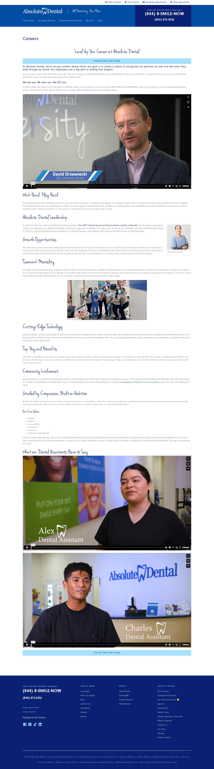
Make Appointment (181, 2)
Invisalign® (124, 696)
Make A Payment (165, 721)
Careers (161, 734)
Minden (84, 713)
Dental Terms (163, 713)
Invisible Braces (126, 700)
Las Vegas (85, 691)
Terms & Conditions (45, 763)
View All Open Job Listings (107, 61)
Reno (83, 700)
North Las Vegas (88, 696)
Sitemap (59, 763)
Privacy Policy (71, 763)
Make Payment (114, 2)
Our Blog (161, 729)
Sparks (83, 717)
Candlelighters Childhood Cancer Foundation (139, 382)
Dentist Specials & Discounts (170, 717)
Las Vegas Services (46, 21)
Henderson (85, 708)
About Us (90, 21)
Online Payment (29, 712)
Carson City (86, 704)
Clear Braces (125, 691)
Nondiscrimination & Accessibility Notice (96, 763)
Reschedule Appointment (155, 2)
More (100, 21)
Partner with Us (164, 738)
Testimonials (163, 708)
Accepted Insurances (167, 696)
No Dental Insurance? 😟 (168, 700)
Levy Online (172, 763)
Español (161, 704)
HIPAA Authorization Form (126, 763)
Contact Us (162, 725)
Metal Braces (125, 704)
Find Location (28, 21)
